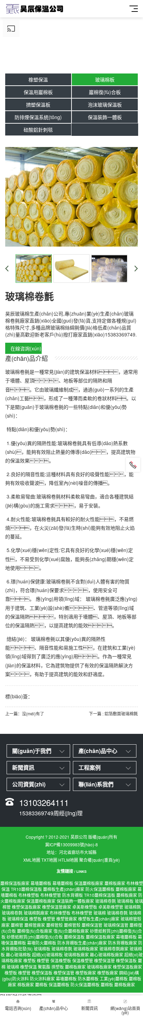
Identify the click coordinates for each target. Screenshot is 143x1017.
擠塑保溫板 (38, 104)
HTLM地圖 (68, 860)
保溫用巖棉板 (38, 91)
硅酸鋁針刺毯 (38, 129)
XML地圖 (31, 860)
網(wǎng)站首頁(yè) (125, 1010)
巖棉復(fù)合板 (105, 91)
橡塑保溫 (38, 79)
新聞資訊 (89, 1008)
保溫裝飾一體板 (105, 117)
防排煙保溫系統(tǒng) (38, 117)
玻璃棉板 (105, 79)
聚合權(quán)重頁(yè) (99, 860)
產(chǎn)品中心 (53, 1008)
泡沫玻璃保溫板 (105, 104)
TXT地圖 (49, 860)
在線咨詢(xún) (25, 348)
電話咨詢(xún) (18, 1008)
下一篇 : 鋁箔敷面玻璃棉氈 (113, 713)
